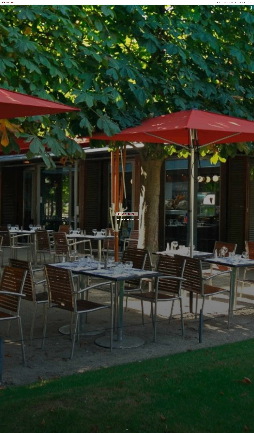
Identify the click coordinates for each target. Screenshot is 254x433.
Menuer (219, 2)
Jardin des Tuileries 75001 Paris (128, 220)
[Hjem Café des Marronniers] (7, 2)
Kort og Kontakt (243, 2)
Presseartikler (233, 2)
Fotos (225, 2)
